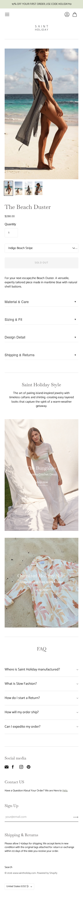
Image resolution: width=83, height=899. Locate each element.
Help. (65, 790)
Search (8, 867)
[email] (6, 768)
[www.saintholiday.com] (41, 28)
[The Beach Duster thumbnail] (8, 188)
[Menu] (7, 14)
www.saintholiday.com (24, 873)
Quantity (10, 224)
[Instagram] (21, 768)
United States (17, 886)
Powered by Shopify (47, 873)
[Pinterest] (28, 768)
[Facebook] (13, 768)
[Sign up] (75, 817)
